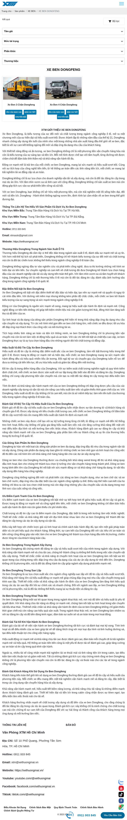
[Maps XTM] (121, 807)
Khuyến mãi (20, 117)
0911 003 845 (86, 815)
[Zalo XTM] (121, 782)
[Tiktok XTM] (121, 794)
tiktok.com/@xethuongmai (28, 794)
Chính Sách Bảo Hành (91, 807)
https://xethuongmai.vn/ (25, 241)
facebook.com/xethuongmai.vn (36, 786)
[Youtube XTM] (121, 788)
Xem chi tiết (30, 112)
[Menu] (121, 4)
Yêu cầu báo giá (14, 112)
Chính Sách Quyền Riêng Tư (19, 810)
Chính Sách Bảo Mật (40, 807)
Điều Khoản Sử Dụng (15, 807)
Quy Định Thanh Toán (65, 807)
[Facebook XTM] (121, 801)
